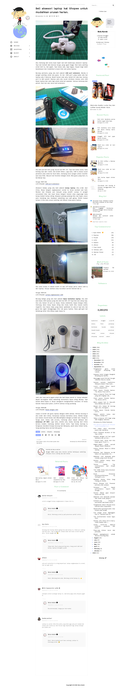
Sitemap (101, 558)
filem (102, 323)
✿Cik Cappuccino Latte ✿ (51, 588)
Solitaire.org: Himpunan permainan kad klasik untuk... (104, 501)
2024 (94, 351)
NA (95, 254)
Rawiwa (96, 235)
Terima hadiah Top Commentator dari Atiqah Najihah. (104, 466)
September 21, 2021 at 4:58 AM (55, 510)
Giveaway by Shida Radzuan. (103, 422)
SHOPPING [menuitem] (18, 49)
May (95, 544)
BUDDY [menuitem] (16, 53)
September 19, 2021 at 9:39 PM (49, 559)
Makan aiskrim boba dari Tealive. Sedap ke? (104, 414)
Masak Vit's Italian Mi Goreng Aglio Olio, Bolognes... (104, 406)
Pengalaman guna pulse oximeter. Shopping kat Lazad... (104, 370)
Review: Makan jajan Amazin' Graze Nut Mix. (104, 493)
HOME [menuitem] (16, 42)
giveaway (111, 323)
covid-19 (111, 320)
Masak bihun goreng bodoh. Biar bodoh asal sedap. (104, 509)
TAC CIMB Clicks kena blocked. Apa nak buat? (104, 470)
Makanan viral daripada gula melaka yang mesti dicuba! (104, 457)
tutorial (101, 336)
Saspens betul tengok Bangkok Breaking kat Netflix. (104, 375)
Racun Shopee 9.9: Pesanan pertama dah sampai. (104, 484)
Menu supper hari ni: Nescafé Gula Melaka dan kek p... (104, 402)
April (96, 546)
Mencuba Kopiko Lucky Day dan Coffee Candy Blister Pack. (102, 106)
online (43, 431)
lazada (104, 327)
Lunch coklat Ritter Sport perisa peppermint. (104, 387)
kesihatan (94, 327)
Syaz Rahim (97, 232)
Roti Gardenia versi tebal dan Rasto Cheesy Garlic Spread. (106, 129)
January (97, 550)
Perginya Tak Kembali (108, 268)
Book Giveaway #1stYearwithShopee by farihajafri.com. (104, 475)
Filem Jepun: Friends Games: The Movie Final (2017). (104, 391)
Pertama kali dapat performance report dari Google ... (104, 489)
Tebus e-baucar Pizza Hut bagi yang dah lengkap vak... (104, 394)
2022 (94, 356)
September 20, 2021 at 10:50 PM (50, 590)
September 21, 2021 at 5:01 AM (55, 574)
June (96, 542)
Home (37, 4)
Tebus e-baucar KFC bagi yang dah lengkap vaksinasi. (104, 418)
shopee (49, 431)
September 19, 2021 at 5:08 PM (49, 497)
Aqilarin (95, 242)
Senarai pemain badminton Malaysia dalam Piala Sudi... (104, 383)
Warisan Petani (98, 252)
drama (93, 323)
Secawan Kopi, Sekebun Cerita (103, 200)
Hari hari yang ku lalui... (100, 222)
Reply (44, 504)
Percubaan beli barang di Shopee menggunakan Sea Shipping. (106, 187)
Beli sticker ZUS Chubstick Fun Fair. (62, 478)
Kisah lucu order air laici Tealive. (106, 170)
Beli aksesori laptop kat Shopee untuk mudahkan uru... (104, 425)
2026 (94, 347)
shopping (42, 4)
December (97, 360)
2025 (94, 349)
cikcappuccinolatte (99, 206)
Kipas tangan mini (51, 409)
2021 (94, 358)
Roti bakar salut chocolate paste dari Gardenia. (104, 429)
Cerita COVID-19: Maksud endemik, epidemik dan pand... (104, 526)
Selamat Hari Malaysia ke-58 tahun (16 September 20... (104, 453)
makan (112, 327)
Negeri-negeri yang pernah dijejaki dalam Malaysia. (104, 445)
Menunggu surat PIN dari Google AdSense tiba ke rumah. (104, 379)
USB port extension (52, 184)
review (102, 333)
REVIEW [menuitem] (17, 46)
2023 (94, 353)
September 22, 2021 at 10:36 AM (50, 620)
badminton (94, 320)
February (97, 548)
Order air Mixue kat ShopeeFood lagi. (79, 478)
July (95, 540)
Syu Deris (45, 524)
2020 (94, 553)
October (97, 364)
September (98, 366)
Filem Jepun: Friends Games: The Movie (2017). (104, 398)
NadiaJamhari (47, 618)
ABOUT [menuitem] (16, 56)
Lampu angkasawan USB (54, 295)
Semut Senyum (47, 495)
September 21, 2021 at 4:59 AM (55, 542)
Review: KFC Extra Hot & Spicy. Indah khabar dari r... (104, 521)
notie (95, 240)
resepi (93, 333)
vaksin (108, 336)
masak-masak (95, 330)
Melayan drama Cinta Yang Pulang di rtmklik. (104, 480)
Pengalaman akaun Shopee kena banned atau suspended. (104, 505)
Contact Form (101, 44)
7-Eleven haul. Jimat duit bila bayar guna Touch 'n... (104, 441)
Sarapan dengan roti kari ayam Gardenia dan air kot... (104, 437)
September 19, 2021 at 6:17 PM (49, 526)
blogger (103, 320)
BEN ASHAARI (97, 214)
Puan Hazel (97, 247)
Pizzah (96, 237)
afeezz (44, 558)
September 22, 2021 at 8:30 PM (55, 636)
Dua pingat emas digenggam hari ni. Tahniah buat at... (104, 513)
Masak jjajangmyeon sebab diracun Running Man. (104, 534)
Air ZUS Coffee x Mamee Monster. (106, 162)
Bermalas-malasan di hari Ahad (102, 202)
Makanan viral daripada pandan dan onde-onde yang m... (104, 497)
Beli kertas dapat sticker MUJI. (44, 478)
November (97, 362)
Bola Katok (56, 449)
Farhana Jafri (98, 249)
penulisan (111, 330)
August (96, 538)
